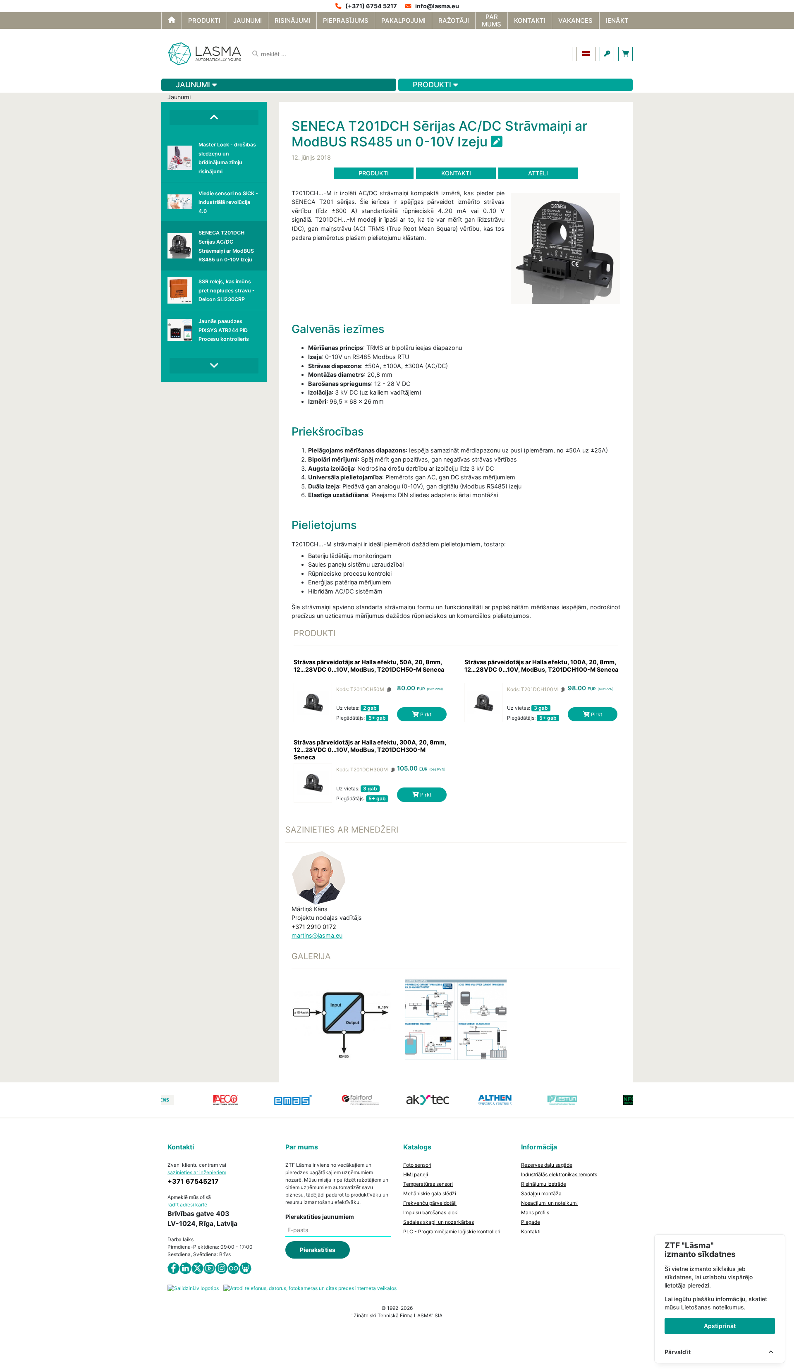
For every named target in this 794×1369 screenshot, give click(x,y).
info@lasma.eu (437, 6)
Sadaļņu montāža (541, 1193)
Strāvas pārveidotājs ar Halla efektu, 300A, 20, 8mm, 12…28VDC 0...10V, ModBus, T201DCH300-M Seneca (370, 750)
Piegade (530, 1222)
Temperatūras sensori (428, 1184)
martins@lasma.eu (317, 935)
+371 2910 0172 (314, 926)
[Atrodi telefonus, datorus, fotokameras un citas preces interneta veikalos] (310, 1288)
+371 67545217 (193, 1181)
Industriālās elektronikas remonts (559, 1174)
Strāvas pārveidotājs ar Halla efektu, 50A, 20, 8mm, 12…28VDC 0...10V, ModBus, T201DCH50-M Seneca (369, 665)
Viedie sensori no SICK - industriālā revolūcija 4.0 (228, 202)
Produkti (374, 173)
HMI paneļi (415, 1174)
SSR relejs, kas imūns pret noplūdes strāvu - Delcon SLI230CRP (226, 290)
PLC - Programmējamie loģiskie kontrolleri (451, 1231)
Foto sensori (417, 1165)
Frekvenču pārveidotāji (430, 1203)
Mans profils (535, 1212)
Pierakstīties (317, 1249)
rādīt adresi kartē (187, 1204)
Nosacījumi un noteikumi (549, 1203)
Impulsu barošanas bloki (431, 1212)
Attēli (538, 173)
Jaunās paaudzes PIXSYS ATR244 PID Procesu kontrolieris (223, 330)
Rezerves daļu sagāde (546, 1165)
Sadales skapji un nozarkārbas (438, 1222)
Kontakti (456, 173)
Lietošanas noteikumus (712, 1307)
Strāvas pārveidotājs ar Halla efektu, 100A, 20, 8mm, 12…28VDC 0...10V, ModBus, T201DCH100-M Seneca (541, 665)
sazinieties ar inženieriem (196, 1172)
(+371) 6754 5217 (371, 6)
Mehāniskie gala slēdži (429, 1193)
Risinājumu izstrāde (543, 1184)
